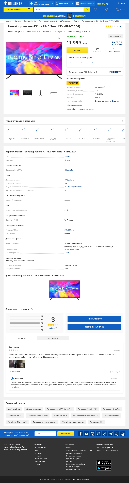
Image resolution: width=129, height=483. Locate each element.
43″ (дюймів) (69, 180)
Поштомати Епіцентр (74, 469)
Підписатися (65, 434)
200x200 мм (69, 230)
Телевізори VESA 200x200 (38, 415)
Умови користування (104, 448)
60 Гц (66, 190)
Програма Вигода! (72, 467)
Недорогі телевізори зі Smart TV (85, 415)
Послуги (69, 461)
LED (66, 183)
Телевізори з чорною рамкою (44, 422)
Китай (66, 253)
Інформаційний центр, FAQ (14, 447)
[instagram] (92, 433)
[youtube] (86, 433)
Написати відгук (94, 319)
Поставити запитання (94, 327)
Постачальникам (41, 459)
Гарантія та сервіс (73, 459)
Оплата (68, 448)
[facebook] (80, 433)
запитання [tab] (52, 338)
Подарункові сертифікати (75, 464)
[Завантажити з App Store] (104, 462)
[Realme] (73, 83)
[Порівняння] (95, 9)
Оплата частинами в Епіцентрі (107, 101)
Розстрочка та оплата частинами (79, 450)
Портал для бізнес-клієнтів (107, 450)
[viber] (98, 433)
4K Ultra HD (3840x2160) (73, 187)
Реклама (38, 464)
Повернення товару (73, 456)
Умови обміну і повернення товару (80, 109)
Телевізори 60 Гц (60, 415)
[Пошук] (87, 9)
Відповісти (16, 372)
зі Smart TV (68, 170)
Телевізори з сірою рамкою (73, 422)
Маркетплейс (40, 461)
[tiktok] (104, 433)
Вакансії (38, 456)
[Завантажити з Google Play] (104, 468)
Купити (77, 50)
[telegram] (110, 433)
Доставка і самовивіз (74, 453)
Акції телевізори (14, 409)
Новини (38, 450)
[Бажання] (106, 9)
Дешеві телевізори (33, 409)
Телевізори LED (96, 422)
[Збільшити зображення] (58, 37)
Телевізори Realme (111, 415)
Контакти (38, 453)
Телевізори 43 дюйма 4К (17, 422)
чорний (67, 233)
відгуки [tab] (20, 338)
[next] (122, 120)
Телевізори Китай (15, 415)
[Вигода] (103, 3)
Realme (67, 156)
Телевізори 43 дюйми (111, 409)
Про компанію (40, 448)
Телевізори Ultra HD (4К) (87, 409)
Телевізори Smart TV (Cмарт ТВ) (59, 409)
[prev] (117, 120)
